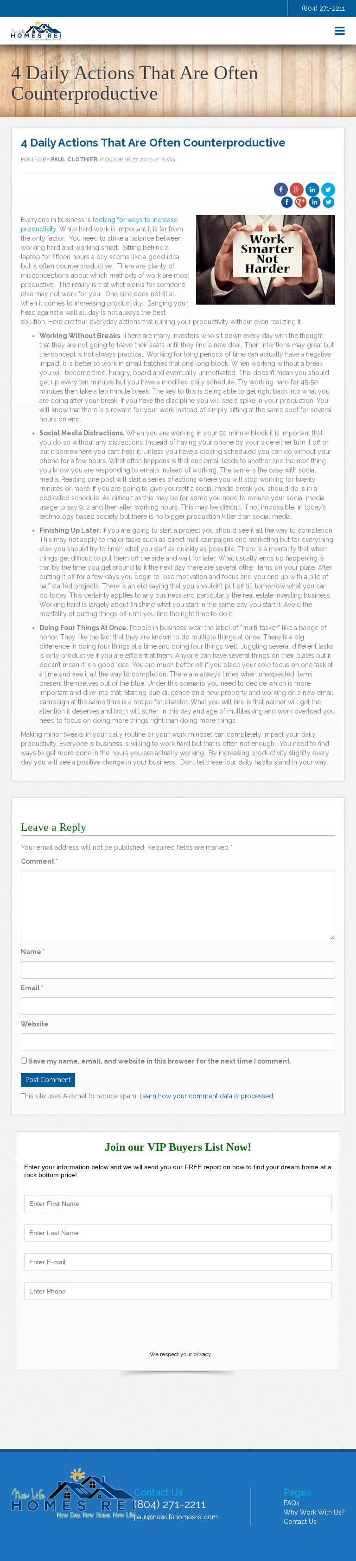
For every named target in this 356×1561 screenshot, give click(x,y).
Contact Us (300, 1521)
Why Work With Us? (314, 1512)
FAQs (291, 1503)
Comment (39, 861)
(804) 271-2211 (323, 8)
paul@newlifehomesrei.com (176, 1517)
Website (35, 1024)
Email (32, 988)
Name (33, 952)
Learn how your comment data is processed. (207, 1096)
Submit (178, 1325)
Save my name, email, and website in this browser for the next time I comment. (160, 1061)
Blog (167, 159)
